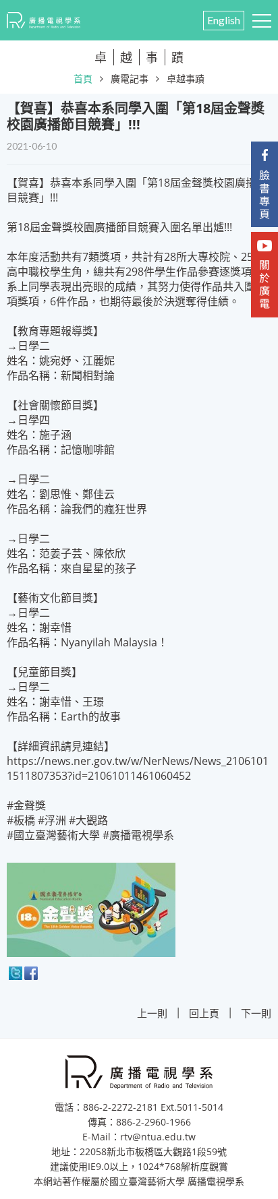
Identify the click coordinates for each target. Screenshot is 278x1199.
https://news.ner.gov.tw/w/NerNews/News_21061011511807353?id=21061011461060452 (138, 768)
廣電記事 (129, 78)
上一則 (152, 1013)
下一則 (256, 1013)
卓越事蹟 (185, 78)
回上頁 (204, 1013)
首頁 (83, 78)
